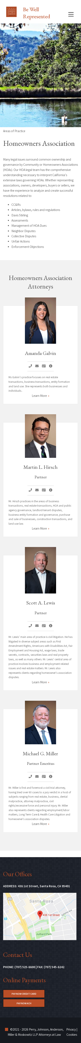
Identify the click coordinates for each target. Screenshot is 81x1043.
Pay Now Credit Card (28, 994)
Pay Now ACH (31, 1003)
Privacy (71, 1029)
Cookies (71, 1035)
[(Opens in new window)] (39, 916)
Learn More (39, 396)
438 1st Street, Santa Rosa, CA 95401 (44, 886)
